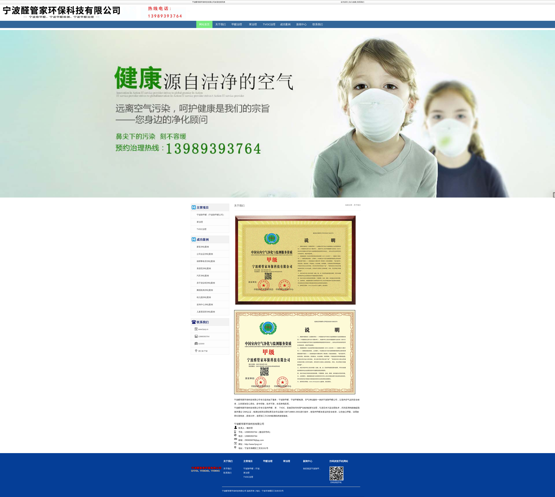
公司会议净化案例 (205, 254)
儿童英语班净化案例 (206, 312)
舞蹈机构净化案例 (205, 290)
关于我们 (228, 461)
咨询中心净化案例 (205, 304)
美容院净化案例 (204, 268)
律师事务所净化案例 (206, 261)
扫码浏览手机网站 (339, 461)
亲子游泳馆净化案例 (206, 283)
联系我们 (360, 2)
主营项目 (248, 461)
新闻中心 (307, 461)
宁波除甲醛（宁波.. (252, 468)
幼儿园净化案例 (204, 297)
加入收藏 (352, 2)
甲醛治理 (267, 461)
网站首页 (204, 24)
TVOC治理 (201, 229)
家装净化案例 (203, 247)
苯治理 (200, 222)
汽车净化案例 (203, 275)
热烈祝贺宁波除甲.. (311, 468)
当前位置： (349, 205)
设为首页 (344, 2)
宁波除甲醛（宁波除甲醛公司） (211, 215)
